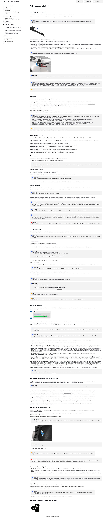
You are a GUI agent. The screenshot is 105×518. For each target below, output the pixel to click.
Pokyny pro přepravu (8, 38)
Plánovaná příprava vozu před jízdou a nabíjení (76, 85)
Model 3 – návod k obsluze (9, 5)
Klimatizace (7, 21)
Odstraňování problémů (9, 41)
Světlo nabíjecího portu (65, 479)
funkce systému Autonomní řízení (10, 16)
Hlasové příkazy (57, 48)
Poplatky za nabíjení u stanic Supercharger (89, 367)
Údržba (6, 35)
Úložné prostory (7, 10)
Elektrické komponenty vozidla (10, 25)
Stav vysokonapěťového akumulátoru (11, 33)
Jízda (5, 15)
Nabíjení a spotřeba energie (9, 24)
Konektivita (6, 13)
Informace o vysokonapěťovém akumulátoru (12, 27)
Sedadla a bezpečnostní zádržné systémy (12, 12)
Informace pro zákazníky (9, 42)
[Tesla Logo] (6, 1)
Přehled (6, 7)
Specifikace (7, 36)
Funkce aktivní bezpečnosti (9, 18)
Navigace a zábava (8, 22)
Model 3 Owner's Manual (15, 1)
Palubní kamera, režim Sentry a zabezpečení (12, 19)
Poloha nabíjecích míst (67, 393)
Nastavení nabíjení (56, 99)
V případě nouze (7, 39)
